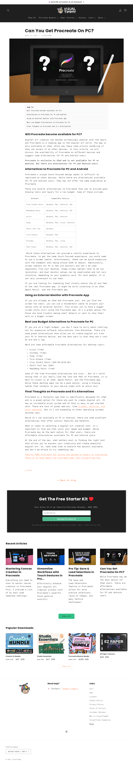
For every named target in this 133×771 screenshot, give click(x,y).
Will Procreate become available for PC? (44, 110)
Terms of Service (98, 708)
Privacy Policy (97, 704)
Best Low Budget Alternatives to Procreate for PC (48, 122)
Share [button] (29, 470)
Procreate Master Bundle (79, 656)
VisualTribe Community (100, 720)
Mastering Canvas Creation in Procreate (19, 572)
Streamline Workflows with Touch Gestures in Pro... (49, 574)
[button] (8, 10)
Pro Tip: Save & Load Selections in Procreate (81, 572)
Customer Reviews (98, 712)
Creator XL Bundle (13, 656)
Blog (92, 724)
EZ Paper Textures (107, 654)
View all (66, 616)
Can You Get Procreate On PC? (112, 570)
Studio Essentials (44, 656)
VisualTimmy (16, 759)
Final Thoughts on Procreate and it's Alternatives (49, 126)
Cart (92, 689)
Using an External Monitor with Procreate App (46, 118)
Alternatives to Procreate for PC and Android (46, 114)
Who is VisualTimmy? (99, 716)
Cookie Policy (96, 700)
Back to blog (68, 480)
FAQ (91, 693)
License (93, 697)
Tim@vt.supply (70, 689)
